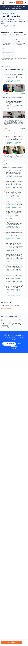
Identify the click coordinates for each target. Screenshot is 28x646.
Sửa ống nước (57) (7, 320)
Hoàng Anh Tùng (10, 196)
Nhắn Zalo (21, 344)
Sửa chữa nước (11, 305)
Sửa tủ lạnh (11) (6, 323)
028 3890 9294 (10, 344)
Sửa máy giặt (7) (16, 323)
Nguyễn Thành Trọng (11, 216)
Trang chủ (3, 13)
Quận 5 (8, 13)
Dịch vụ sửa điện (18, 97)
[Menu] (25, 2)
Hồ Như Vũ (9, 142)
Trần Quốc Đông (10, 80)
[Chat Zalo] (25, 642)
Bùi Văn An (17, 289)
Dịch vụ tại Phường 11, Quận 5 (9, 97)
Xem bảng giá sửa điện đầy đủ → (9, 25)
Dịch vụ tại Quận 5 (6, 133)
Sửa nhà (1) (5, 326)
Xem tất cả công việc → (6, 308)
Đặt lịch (14, 348)
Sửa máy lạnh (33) (18, 320)
